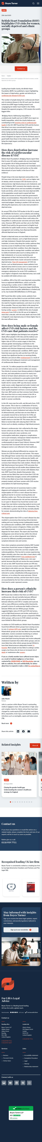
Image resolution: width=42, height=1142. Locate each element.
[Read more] (19, 774)
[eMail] (4, 1083)
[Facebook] (23, 1083)
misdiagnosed (25, 357)
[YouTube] (10, 1083)
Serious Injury (7, 1061)
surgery (14, 310)
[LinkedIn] (16, 1083)
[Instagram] (29, 1083)
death (3, 652)
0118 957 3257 (7, 1043)
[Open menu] (38, 3)
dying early (5, 312)
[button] (18, 731)
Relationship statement (31, 1066)
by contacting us (34, 666)
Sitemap (26, 1064)
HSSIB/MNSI (15, 661)
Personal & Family (8, 1058)
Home (3, 75)
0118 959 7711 (9, 842)
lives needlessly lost (28, 557)
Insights (9, 75)
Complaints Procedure (31, 1058)
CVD (24, 179)
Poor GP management (19, 262)
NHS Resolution (27, 661)
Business (5, 1055)
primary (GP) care (15, 629)
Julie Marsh (6, 699)
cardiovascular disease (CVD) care (13, 95)
